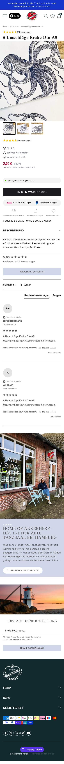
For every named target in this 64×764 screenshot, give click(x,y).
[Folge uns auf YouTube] (28, 733)
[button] (17, 32)
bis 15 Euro (14, 27)
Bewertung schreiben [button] (32, 271)
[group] (32, 257)
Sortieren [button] (9, 284)
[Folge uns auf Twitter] (11, 733)
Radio (16, 16)
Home (4, 27)
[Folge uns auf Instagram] (17, 733)
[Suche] (46, 16)
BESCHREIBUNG (13, 230)
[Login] (52, 16)
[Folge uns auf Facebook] (5, 733)
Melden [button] (45, 348)
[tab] (36, 296)
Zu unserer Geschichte (23, 570)
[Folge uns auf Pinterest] (23, 733)
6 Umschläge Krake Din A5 (32, 27)
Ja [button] (40, 348)
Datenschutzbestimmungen (16, 640)
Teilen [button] (53, 348)
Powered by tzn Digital (43, 753)
